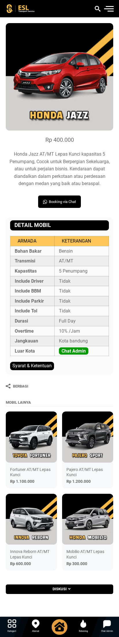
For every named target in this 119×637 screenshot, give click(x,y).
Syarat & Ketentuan (32, 365)
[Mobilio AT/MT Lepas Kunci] (87, 519)
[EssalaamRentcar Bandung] (26, 8)
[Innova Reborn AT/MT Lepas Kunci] (31, 519)
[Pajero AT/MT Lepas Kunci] (87, 437)
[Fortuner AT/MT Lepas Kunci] (31, 437)
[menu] (108, 9)
